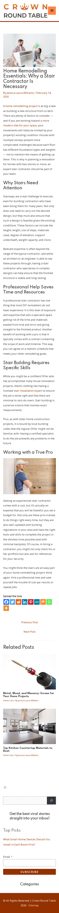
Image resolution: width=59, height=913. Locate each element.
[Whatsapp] (49, 602)
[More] (6, 608)
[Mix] (43, 602)
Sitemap (33, 905)
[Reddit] (18, 602)
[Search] (51, 801)
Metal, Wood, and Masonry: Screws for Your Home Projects (28, 695)
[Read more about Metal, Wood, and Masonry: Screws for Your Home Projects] (29, 671)
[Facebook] (6, 602)
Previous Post (29, 622)
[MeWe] (37, 602)
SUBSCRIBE (30, 872)
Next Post (29, 631)
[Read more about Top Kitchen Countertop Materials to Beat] (29, 726)
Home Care (8, 700)
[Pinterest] (31, 602)
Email (7, 857)
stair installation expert (28, 390)
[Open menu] (5, 787)
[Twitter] (12, 602)
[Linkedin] (24, 602)
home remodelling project (21, 106)
